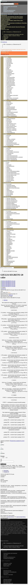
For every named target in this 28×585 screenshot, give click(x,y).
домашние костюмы (11, 186)
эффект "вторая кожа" (11, 99)
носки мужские (7, 209)
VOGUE (8, 263)
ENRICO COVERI (10, 234)
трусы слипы (9, 193)
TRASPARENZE (10, 261)
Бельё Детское (6, 196)
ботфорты (8, 104)
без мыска (8, 69)
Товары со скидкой (5, 24)
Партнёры (24, 23)
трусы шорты (9, 194)
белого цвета (9, 103)
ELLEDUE (9, 232)
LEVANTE (9, 248)
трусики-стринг (10, 177)
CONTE (8, 231)
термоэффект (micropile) (12, 95)
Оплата (5, 9)
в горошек (8, 74)
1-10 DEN (8, 58)
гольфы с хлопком (10, 139)
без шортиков (9, 71)
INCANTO (9, 241)
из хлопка (8, 211)
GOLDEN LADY (10, 240)
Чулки (4, 100)
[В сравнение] (2, 463)
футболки (8, 181)
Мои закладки (6, 582)
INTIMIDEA (9, 244)
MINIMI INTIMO (10, 250)
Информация (4, 15)
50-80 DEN (9, 62)
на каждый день (10, 81)
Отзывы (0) (6, 471)
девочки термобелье (11, 199)
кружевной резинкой (11, 109)
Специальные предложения (10, 6)
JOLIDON (8, 247)
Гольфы (5, 134)
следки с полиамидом (11, 159)
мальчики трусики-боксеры (13, 205)
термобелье (9, 169)
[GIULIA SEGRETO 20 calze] (8, 281)
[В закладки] (1, 463)
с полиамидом (9, 145)
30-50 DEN (9, 60)
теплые (8, 217)
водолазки (8, 164)
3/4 (3, 457)
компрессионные (10, 83)
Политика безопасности (9, 10)
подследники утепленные (12, 151)
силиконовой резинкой (12, 112)
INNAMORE (9, 243)
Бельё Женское (7, 160)
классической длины (11, 126)
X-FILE (8, 265)
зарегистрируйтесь (21, 516)
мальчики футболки (11, 208)
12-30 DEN (9, 59)
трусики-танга (9, 178)
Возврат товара (13, 20)
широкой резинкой (11, 114)
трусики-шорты (10, 180)
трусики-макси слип (11, 175)
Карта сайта (20, 20)
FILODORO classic (11, 236)
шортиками (9, 92)
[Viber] (2, 539)
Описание (5, 470)
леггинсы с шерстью (11, 130)
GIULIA (8, 238)
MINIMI (8, 249)
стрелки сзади (9, 87)
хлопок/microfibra (10, 77)
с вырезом (8, 86)
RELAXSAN (9, 258)
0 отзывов (3, 287)
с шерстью (8, 91)
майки (7, 167)
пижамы (8, 168)
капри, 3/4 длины (10, 125)
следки (8, 216)
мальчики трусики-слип (12, 207)
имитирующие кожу (11, 123)
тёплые (8, 94)
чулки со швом (10, 113)
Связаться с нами (5, 20)
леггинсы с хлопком (11, 128)
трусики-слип (9, 176)
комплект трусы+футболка (12, 187)
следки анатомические (11, 155)
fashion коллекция (10, 118)
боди (7, 163)
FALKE (8, 235)
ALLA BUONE (10, 230)
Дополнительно (4, 21)
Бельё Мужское (7, 182)
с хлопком (8, 90)
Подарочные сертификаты (15, 23)
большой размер (10, 73)
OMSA (8, 253)
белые (7, 68)
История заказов (11, 26)
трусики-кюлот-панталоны (13, 173)
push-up (8, 67)
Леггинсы (5, 117)
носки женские (7, 220)
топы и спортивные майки (12, 171)
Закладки (18, 26)
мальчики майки (10, 203)
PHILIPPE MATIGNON (12, 257)
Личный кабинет (7, 579)
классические (9, 141)
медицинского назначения (12, 144)
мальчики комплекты (11, 202)
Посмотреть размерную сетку (17, 440)
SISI (7, 259)
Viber (4, 39)
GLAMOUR (9, 239)
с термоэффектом (10, 132)
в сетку (8, 76)
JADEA (8, 245)
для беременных (10, 78)
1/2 (6, 457)
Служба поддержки (5, 19)
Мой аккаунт (4, 25)
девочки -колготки (10, 198)
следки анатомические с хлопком (14, 157)
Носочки (5, 146)
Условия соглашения (8, 11)
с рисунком (9, 89)
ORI (7, 254)
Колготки (5, 56)
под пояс (8, 110)
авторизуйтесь (10, 516)
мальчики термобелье (11, 204)
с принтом (8, 214)
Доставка (5, 7)
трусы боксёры (10, 191)
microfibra (8, 65)
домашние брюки (10, 185)
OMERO (8, 252)
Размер (5, 229)
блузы (7, 162)
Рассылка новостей (8, 583)
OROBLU (8, 256)
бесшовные (9, 72)
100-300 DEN (9, 63)
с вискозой (9, 131)
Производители (4, 23)
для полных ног (10, 140)
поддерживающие (10, 85)
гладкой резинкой (10, 107)
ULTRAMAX (9, 262)
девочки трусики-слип (11, 200)
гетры (7, 137)
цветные (8, 96)
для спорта (9, 122)
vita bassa (8, 64)
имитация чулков (10, 80)
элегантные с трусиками (12, 98)
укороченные (9, 218)
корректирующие (10, 82)
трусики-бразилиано (11, 172)
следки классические (11, 158)
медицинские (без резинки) (13, 213)
